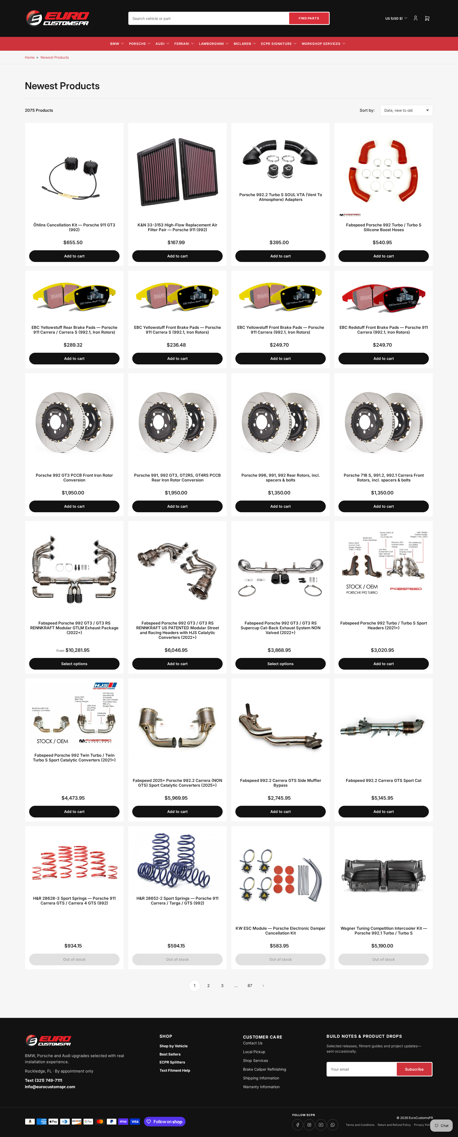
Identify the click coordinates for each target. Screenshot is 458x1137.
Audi (160, 44)
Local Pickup (254, 1051)
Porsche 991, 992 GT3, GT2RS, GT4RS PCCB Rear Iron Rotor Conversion (177, 478)
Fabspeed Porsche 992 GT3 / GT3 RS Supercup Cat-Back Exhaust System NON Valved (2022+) (280, 628)
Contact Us (252, 1043)
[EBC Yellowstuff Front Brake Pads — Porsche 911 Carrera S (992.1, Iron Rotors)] (177, 297)
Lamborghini (211, 44)
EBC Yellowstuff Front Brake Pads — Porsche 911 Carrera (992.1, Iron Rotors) (280, 330)
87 (250, 985)
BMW (114, 44)
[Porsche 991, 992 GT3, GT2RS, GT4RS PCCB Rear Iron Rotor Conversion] (177, 422)
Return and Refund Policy (394, 1125)
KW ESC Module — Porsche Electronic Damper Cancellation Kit (280, 931)
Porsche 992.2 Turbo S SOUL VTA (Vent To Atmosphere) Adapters (280, 197)
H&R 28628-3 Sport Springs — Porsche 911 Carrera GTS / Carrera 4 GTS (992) (74, 901)
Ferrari (181, 44)
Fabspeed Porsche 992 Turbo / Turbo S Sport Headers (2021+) (383, 625)
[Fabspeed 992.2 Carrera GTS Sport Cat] (383, 727)
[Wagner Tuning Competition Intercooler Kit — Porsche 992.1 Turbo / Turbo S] (383, 875)
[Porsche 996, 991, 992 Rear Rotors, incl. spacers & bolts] (280, 422)
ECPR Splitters (172, 1062)
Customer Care (262, 1037)
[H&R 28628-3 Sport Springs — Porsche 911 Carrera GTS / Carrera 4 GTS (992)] (74, 860)
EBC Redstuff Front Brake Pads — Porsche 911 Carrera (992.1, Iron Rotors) (384, 330)
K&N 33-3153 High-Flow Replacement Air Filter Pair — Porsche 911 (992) (177, 227)
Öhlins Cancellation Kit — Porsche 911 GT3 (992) (74, 227)
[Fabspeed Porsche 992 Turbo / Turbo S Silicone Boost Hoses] (383, 172)
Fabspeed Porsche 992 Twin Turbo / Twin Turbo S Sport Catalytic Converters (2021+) (74, 758)
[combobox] (229, 18)
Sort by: (367, 110)
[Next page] (263, 985)
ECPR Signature (276, 44)
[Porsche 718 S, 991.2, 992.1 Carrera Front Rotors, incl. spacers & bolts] (383, 422)
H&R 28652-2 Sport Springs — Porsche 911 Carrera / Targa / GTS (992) (177, 901)
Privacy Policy (423, 1125)
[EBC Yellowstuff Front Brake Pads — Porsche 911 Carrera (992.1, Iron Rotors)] (280, 297)
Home (30, 57)
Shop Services (255, 1060)
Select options (74, 663)
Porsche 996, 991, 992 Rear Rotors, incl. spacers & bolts (280, 478)
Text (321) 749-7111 (43, 1080)
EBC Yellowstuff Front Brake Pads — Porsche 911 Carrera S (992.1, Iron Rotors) (177, 330)
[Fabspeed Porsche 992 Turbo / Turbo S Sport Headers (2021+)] (383, 570)
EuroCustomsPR (421, 1118)
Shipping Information (261, 1078)
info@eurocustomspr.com (50, 1086)
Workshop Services (321, 44)
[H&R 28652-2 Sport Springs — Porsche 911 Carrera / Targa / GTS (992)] (177, 860)
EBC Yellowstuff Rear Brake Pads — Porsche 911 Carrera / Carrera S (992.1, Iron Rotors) (74, 330)
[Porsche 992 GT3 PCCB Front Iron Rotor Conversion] (74, 422)
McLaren (242, 44)
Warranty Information (261, 1086)
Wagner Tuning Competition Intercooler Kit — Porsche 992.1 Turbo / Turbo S (384, 931)
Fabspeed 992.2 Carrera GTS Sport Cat (383, 780)
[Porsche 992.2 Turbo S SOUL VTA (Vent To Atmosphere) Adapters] (280, 157)
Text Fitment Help (175, 1070)
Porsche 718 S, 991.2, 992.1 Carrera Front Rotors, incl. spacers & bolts (384, 478)
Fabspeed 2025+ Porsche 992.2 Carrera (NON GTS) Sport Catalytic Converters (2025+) (177, 783)
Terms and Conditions (360, 1125)
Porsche (137, 44)
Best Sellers (170, 1054)
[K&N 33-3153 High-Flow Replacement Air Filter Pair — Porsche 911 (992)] (177, 172)
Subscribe (414, 1069)
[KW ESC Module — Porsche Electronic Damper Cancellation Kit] (280, 875)
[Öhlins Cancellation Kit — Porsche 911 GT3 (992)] (74, 172)
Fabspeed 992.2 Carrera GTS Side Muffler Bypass (280, 783)
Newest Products (55, 57)
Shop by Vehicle (174, 1046)
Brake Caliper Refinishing (264, 1069)
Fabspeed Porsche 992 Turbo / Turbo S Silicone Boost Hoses (383, 227)
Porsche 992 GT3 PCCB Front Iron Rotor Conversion (74, 478)
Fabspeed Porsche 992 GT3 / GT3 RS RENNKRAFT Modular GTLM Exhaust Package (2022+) (74, 628)
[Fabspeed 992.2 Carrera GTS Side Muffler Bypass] (280, 727)
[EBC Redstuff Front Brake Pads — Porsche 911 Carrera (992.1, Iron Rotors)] (383, 297)
